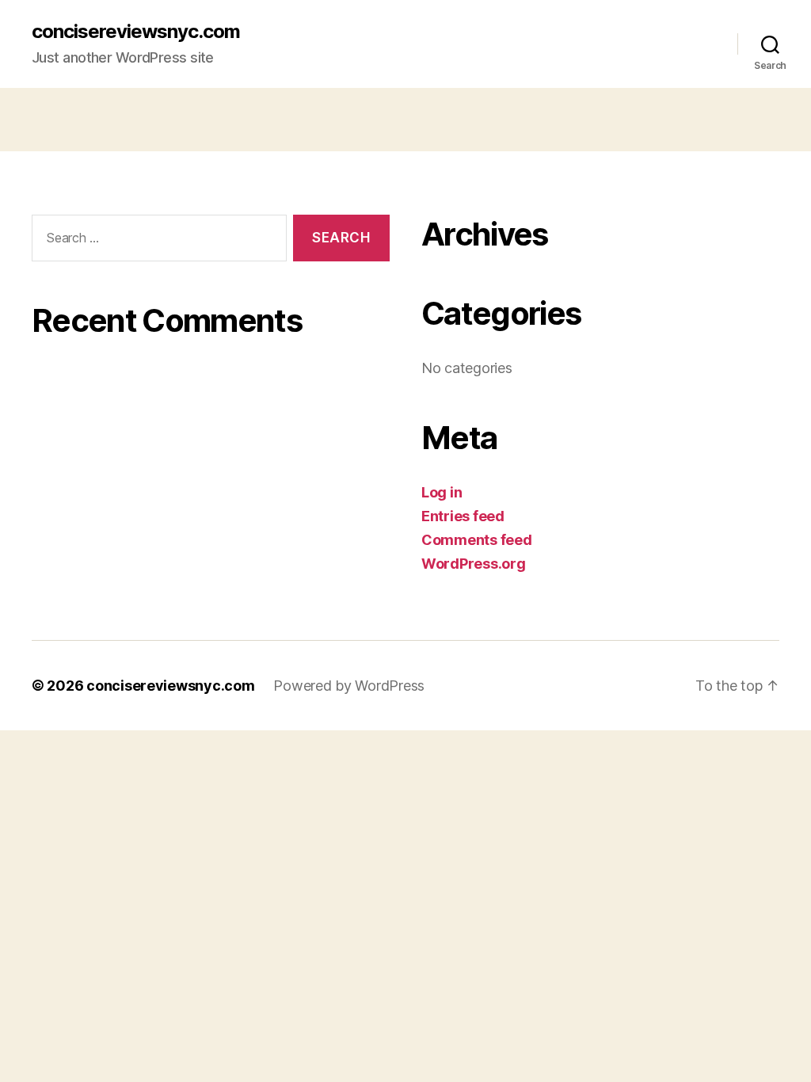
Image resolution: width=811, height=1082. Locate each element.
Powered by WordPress (349, 685)
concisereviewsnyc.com (136, 31)
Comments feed (476, 539)
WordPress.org (473, 563)
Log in (441, 492)
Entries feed (462, 516)
